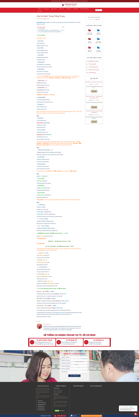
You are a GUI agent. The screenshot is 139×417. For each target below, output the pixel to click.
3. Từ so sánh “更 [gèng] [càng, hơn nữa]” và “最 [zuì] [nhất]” (49, 31)
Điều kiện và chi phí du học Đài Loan (94, 82)
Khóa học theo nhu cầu (94, 69)
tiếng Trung (59, 312)
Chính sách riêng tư (41, 409)
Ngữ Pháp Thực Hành (93, 61)
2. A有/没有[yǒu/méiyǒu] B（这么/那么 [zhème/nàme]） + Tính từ (51, 30)
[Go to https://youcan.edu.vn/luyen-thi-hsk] (98, 40)
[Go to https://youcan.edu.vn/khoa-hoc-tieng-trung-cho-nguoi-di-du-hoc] (98, 49)
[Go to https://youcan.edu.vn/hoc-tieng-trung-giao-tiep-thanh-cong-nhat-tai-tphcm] (89, 32)
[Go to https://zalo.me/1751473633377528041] (74, 416)
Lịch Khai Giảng (92, 72)
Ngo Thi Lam (91, 100)
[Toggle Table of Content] (62, 27)
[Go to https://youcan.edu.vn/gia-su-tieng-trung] (89, 40)
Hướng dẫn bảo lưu (41, 406)
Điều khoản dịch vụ (41, 408)
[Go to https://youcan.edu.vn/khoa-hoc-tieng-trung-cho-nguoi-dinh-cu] (89, 49)
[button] (49, 9)
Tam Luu (91, 84)
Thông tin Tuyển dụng (41, 402)
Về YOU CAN (40, 400)
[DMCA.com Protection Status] (60, 410)
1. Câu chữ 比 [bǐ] (41, 28)
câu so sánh (64, 22)
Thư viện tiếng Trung (93, 67)
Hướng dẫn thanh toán (42, 404)
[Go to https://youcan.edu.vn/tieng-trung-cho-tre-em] (98, 32)
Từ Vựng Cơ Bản (92, 64)
